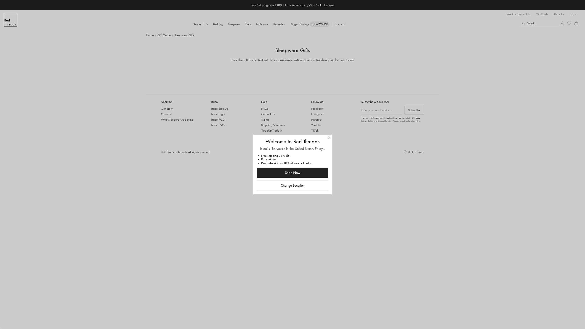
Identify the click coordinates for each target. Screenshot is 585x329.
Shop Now (292, 172)
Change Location (293, 185)
